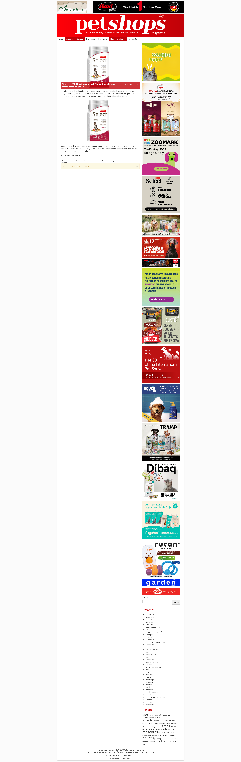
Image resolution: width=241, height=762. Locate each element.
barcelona (171, 721)
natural (160, 733)
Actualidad (150, 617)
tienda (166, 742)
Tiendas (149, 700)
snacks (159, 741)
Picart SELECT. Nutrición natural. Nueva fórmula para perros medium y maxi (88, 85)
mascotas (150, 732)
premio (164, 739)
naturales (167, 733)
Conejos (166, 723)
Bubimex (152, 723)
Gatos (148, 652)
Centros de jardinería (154, 632)
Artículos (69, 39)
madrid (162, 729)
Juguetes (151, 729)
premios (173, 738)
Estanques (150, 644)
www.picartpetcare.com (70, 155)
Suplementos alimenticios (156, 697)
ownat (158, 735)
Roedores (150, 687)
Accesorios (150, 614)
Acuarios (149, 619)
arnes (161, 721)
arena (156, 721)
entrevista (174, 723)
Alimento (127, 84)
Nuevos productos (117, 39)
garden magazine (129, 755)
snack (152, 741)
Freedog (152, 727)
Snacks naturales (152, 692)
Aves (147, 629)
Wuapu (144, 744)
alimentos (168, 718)
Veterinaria (150, 705)
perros (148, 738)
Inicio (61, 39)
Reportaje (150, 679)
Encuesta (149, 637)
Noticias (79, 39)
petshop (157, 738)
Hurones (149, 657)
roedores (146, 742)
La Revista (133, 39)
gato (158, 726)
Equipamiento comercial (155, 642)
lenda (157, 729)
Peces (148, 669)
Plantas (149, 674)
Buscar (145, 597)
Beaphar (145, 723)
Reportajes (102, 39)
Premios (149, 677)
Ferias (148, 647)
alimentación (148, 717)
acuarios (166, 715)
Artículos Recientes (88, 161)
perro (171, 735)
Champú (159, 723)
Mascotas (99, 161)
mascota (170, 729)
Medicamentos (152, 662)
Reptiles (149, 684)
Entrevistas (90, 39)
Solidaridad (150, 695)
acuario (152, 715)
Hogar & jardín (152, 654)
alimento (159, 717)
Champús (149, 634)
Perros (123, 161)
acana (145, 714)
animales (148, 720)
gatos (166, 726)
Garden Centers (152, 649)
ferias (145, 726)
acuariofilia (159, 715)
